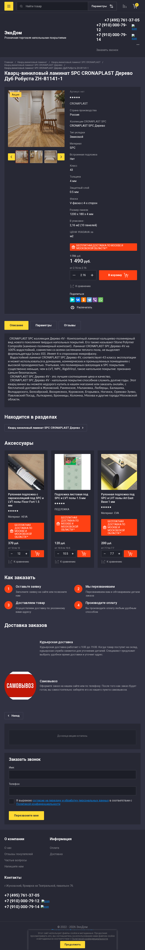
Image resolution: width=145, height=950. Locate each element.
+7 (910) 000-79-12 (21, 901)
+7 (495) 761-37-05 (122, 20)
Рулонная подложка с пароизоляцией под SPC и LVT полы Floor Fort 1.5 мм (26, 500)
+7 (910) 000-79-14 (21, 907)
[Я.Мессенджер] (72, 299)
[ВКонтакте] (78, 299)
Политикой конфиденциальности (38, 804)
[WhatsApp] (100, 299)
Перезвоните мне (26, 815)
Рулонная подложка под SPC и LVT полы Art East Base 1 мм (118, 498)
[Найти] (21, 6)
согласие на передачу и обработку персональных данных (71, 800)
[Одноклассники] (83, 299)
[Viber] (94, 299)
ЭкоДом (13, 32)
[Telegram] (89, 299)
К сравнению (83, 286)
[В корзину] (37, 553)
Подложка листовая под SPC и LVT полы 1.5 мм (71, 496)
